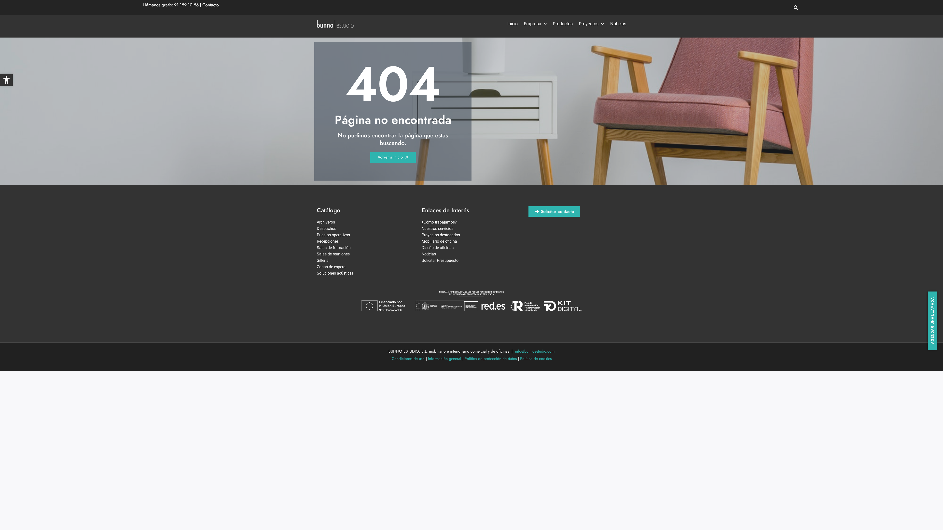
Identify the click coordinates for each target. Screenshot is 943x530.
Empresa (532, 23)
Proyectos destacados (441, 235)
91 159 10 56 (186, 5)
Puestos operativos (333, 235)
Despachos (326, 228)
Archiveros (326, 222)
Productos (563, 23)
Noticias (618, 23)
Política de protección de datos (491, 358)
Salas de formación (334, 247)
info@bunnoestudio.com (535, 351)
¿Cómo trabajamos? (439, 222)
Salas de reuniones (333, 254)
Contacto (210, 5)
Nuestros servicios (437, 228)
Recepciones (328, 241)
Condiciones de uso (408, 358)
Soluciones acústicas (335, 273)
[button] (6, 80)
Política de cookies (536, 358)
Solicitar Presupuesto (440, 260)
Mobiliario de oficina (439, 241)
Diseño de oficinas (438, 247)
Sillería (323, 260)
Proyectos (588, 23)
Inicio (512, 23)
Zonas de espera (331, 267)
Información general (444, 358)
